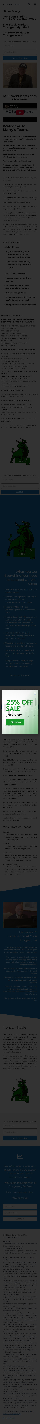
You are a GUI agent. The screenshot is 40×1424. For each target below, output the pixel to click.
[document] (20, 712)
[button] (35, 693)
